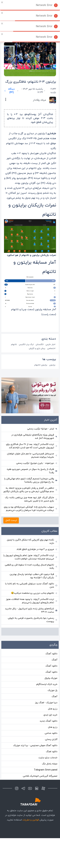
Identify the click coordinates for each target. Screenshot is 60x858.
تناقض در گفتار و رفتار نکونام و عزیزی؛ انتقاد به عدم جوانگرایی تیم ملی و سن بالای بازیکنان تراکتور (28, 490)
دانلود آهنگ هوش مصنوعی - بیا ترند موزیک (35, 745)
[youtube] (30, 788)
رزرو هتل (52, 708)
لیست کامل (11, 520)
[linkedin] (37, 788)
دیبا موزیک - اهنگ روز (46, 702)
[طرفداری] (30, 801)
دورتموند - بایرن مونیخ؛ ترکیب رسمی (35, 463)
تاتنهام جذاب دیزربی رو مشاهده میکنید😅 (32, 593)
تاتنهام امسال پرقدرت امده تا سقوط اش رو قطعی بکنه (29, 566)
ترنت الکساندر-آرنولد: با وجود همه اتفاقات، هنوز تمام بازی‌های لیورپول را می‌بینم (30, 601)
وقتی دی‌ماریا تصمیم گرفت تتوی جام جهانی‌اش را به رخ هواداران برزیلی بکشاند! (29, 480)
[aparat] (43, 788)
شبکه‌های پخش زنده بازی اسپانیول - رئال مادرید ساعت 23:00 (29, 610)
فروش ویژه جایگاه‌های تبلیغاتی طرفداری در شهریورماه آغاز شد (32, 436)
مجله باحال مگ (49, 763)
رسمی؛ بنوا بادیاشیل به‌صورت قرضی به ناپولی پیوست (31, 620)
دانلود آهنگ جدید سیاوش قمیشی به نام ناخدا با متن (29, 585)
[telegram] (23, 788)
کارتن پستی (51, 739)
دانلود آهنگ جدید (48, 721)
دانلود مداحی (51, 733)
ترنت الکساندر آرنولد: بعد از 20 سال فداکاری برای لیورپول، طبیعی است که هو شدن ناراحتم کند (30, 446)
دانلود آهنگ (51, 653)
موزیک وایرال (50, 678)
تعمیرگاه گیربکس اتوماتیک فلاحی (40, 776)
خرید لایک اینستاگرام (46, 684)
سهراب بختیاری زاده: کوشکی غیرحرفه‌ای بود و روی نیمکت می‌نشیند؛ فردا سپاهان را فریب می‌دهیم (29, 508)
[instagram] (17, 788)
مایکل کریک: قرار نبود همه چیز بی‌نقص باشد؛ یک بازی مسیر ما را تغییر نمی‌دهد (29, 499)
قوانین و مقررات (30, 819)
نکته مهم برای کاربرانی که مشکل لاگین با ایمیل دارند (30, 541)
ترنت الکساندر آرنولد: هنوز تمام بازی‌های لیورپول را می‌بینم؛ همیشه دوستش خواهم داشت (29, 557)
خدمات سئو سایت (47, 757)
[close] (2, 2)
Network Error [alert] (44, 5)
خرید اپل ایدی (50, 714)
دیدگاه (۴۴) (11, 90)
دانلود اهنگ (51, 751)
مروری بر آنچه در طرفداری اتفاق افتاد (35, 549)
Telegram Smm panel (45, 770)
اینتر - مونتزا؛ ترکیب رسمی (40, 428)
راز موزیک (52, 690)
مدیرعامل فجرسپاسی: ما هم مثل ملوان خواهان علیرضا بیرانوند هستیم (30, 455)
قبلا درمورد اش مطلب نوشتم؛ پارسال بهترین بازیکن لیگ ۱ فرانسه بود (32, 576)
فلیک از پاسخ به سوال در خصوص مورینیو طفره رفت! (30, 471)
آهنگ (54, 659)
